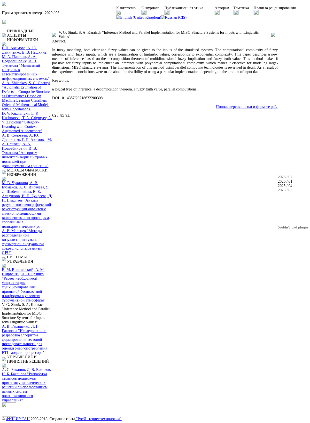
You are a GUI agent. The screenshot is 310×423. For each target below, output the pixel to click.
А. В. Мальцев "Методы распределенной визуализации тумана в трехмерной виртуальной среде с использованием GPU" (23, 242)
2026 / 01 (285, 181)
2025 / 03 (285, 190)
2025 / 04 (285, 186)
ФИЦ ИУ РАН (18, 419)
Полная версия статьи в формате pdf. (247, 107)
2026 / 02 (285, 177)
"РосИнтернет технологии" (98, 419)
